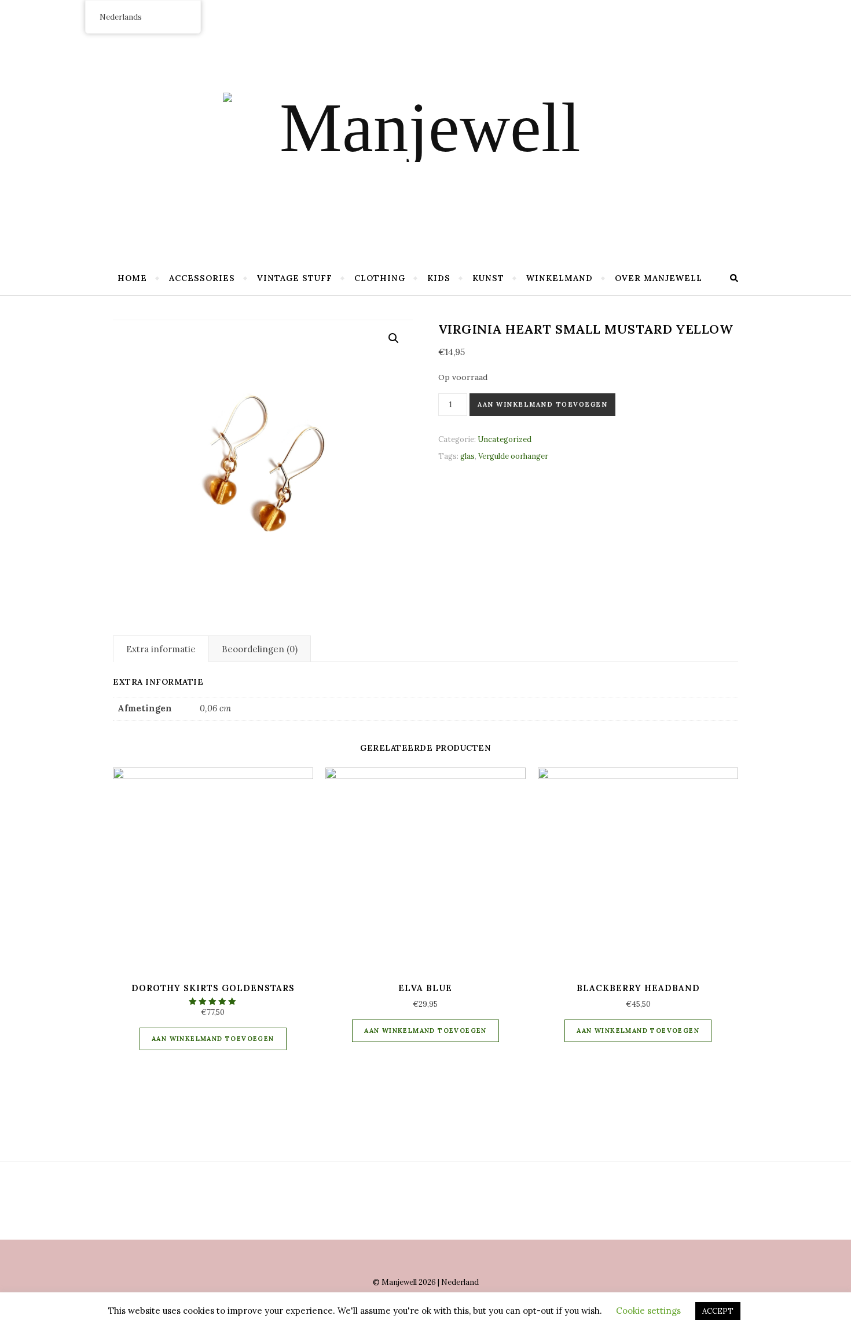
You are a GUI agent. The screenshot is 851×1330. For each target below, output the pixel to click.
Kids (438, 278)
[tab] (161, 648)
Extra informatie (161, 649)
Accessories (202, 278)
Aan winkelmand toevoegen (542, 404)
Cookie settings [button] (648, 1310)
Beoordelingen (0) (260, 649)
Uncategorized (504, 439)
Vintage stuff (294, 278)
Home (132, 278)
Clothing (379, 278)
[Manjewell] (425, 128)
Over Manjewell (658, 278)
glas (467, 456)
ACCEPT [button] (717, 1311)
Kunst (488, 278)
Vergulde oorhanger (513, 456)
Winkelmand (559, 278)
